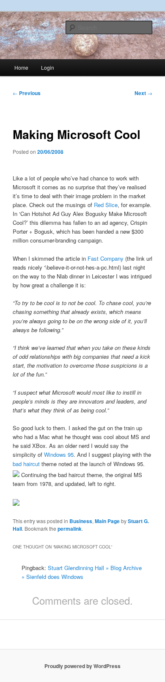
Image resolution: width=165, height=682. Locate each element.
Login (47, 67)
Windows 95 (59, 454)
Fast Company (106, 258)
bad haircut (26, 464)
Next (143, 93)
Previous (27, 93)
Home (21, 67)
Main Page (107, 521)
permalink (70, 528)
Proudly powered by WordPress (82, 666)
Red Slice (106, 205)
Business (80, 521)
